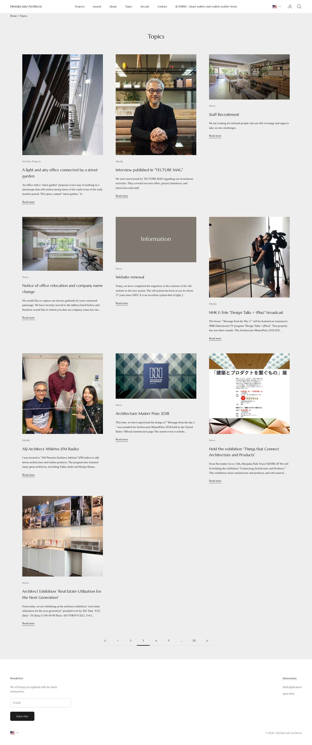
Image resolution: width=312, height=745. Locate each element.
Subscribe (22, 716)
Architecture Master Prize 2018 (142, 413)
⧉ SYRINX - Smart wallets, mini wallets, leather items (206, 6)
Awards (97, 6)
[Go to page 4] (207, 640)
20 (194, 640)
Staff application (292, 687)
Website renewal (130, 277)
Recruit (145, 6)
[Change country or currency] (277, 6)
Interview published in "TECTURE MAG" (149, 169)
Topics (128, 6)
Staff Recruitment (224, 114)
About (113, 6)
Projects (79, 6)
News (212, 105)
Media (119, 161)
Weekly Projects (31, 161)
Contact (162, 6)
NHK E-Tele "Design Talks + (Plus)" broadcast (246, 312)
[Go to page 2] (105, 640)
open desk (288, 693)
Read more (28, 201)
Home (13, 15)
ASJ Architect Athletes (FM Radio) (50, 448)
